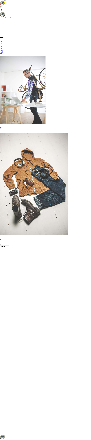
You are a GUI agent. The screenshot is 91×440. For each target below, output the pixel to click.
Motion (2, 42)
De (1, 10)
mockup (2, 49)
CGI (1, 41)
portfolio (2, 51)
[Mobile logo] (2, 439)
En (1, 9)
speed (2, 52)
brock (2, 54)
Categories (1, 39)
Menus (13, 17)
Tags (0, 44)
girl (1, 48)
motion (2, 50)
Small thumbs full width (2, 236)
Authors (1, 53)
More (0, 128)
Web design (2, 43)
